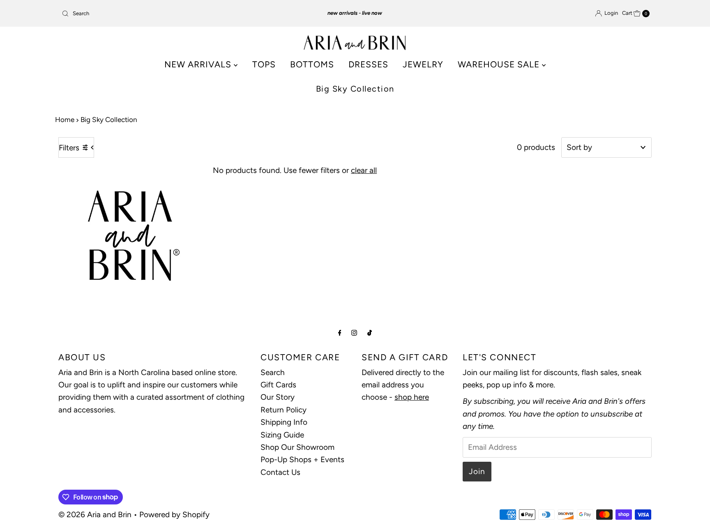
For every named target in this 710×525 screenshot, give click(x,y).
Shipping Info (283, 422)
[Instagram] (354, 333)
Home (64, 119)
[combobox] (155, 13)
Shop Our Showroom (297, 447)
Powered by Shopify (174, 514)
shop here (411, 397)
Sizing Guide (282, 435)
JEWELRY (423, 64)
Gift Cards (278, 384)
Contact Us (280, 472)
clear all (364, 170)
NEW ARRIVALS (199, 64)
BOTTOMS (312, 64)
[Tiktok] (369, 333)
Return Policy (283, 409)
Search (272, 372)
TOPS (264, 64)
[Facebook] (339, 333)
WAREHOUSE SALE (500, 64)
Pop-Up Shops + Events (302, 459)
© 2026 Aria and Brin (94, 514)
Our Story (277, 397)
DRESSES (368, 64)
